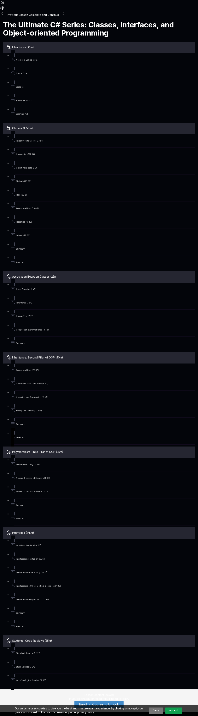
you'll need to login (115, 698)
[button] (2, 3)
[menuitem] (2, 9)
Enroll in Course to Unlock (99, 704)
